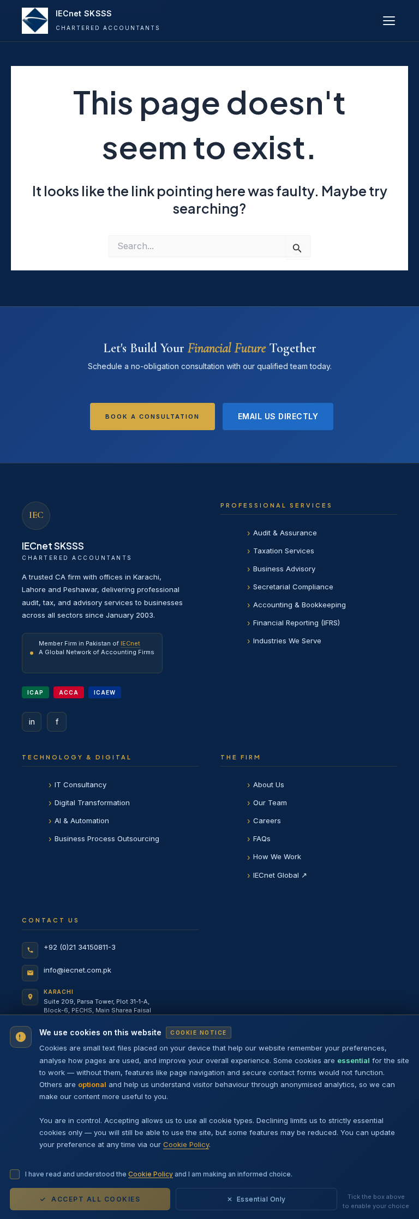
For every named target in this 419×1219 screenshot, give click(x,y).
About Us (268, 784)
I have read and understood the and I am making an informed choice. (158, 1174)
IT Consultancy (80, 784)
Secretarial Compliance (293, 586)
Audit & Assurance (285, 532)
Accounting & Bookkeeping (299, 604)
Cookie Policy (186, 1144)
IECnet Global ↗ (280, 875)
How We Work (277, 856)
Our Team (270, 802)
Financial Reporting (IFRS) (296, 622)
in (32, 721)
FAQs (262, 838)
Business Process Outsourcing (107, 838)
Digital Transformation (92, 802)
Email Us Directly (278, 416)
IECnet (130, 643)
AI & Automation (82, 820)
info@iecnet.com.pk (77, 969)
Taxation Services (283, 550)
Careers (267, 820)
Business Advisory (284, 568)
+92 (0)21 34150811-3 (80, 947)
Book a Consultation (152, 416)
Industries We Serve (287, 640)
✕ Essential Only (256, 1199)
